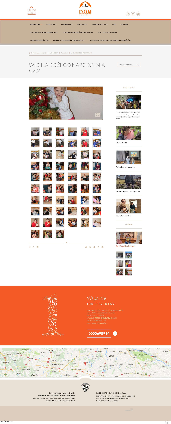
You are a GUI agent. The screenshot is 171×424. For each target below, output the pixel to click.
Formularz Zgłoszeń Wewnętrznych (68, 40)
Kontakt (124, 24)
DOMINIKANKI (66, 24)
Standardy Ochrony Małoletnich (44, 32)
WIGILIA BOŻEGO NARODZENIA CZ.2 (82, 53)
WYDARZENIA (35, 24)
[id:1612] (129, 133)
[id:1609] (129, 206)
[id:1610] (129, 181)
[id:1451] (129, 272)
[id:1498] (120, 272)
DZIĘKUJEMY (81, 24)
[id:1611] (129, 157)
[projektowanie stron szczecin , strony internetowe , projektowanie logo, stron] (129, 409)
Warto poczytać (99, 24)
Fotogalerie (64, 53)
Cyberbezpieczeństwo (39, 40)
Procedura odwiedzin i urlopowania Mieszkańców (110, 40)
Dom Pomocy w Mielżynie (38, 53)
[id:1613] (129, 102)
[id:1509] (129, 264)
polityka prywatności (107, 32)
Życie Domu (50, 24)
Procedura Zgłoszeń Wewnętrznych (78, 32)
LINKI (114, 24)
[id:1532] (120, 255)
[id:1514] (120, 264)
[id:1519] (129, 255)
